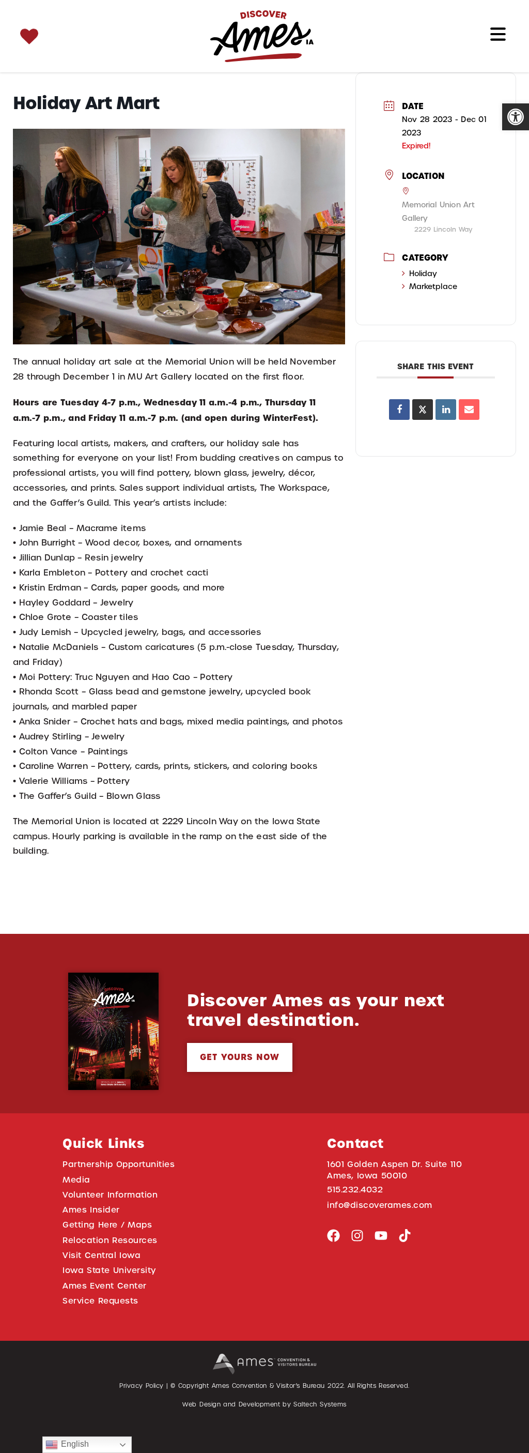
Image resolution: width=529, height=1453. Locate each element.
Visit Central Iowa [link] (102, 1255)
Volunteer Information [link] (110, 1194)
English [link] (73, 1444)
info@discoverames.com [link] (379, 1205)
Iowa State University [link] (109, 1270)
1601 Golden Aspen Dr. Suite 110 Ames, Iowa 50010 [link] (394, 1169)
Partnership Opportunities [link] (119, 1164)
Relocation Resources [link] (110, 1240)
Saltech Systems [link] (319, 1404)
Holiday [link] (423, 273)
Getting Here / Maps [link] (107, 1224)
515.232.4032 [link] (355, 1189)
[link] (515, 116)
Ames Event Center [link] (105, 1285)
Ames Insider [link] (91, 1209)
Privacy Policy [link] (141, 1385)
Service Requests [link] (100, 1300)
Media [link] (76, 1179)
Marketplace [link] (433, 286)
